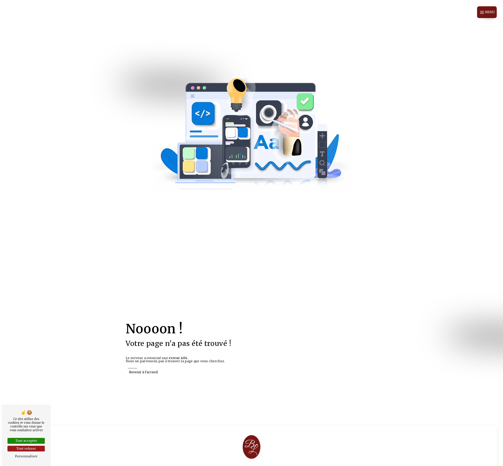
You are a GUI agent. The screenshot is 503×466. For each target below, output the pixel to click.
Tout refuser (26, 448)
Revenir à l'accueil (143, 372)
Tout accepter (26, 441)
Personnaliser (26, 456)
